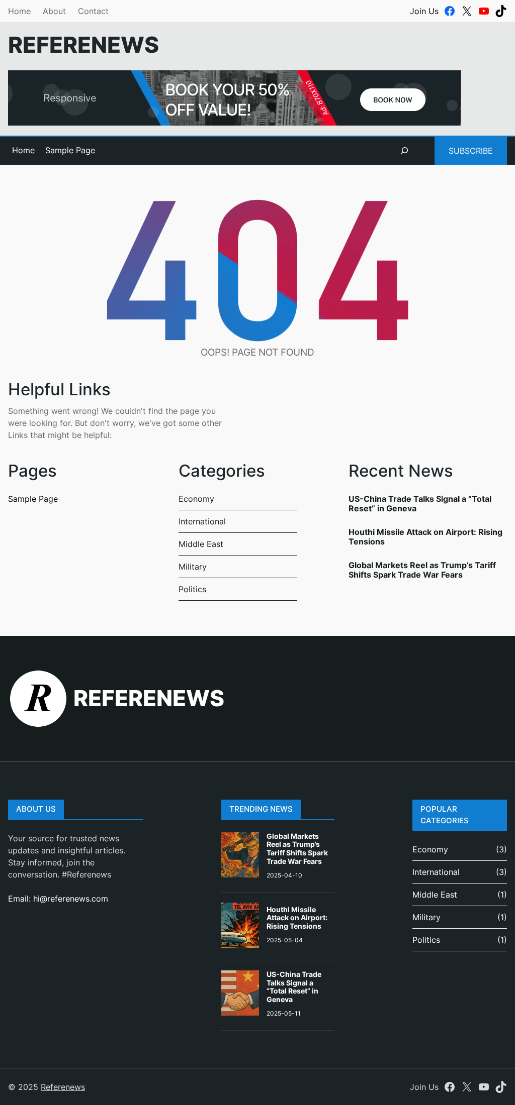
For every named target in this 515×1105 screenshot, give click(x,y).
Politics (192, 589)
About (54, 11)
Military (193, 567)
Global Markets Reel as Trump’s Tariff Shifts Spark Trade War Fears (422, 570)
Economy (196, 499)
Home (19, 11)
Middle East (201, 544)
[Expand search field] (404, 151)
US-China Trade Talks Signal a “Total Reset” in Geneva (420, 503)
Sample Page (70, 150)
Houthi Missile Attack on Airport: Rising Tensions (425, 536)
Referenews (83, 45)
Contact (93, 11)
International (202, 521)
